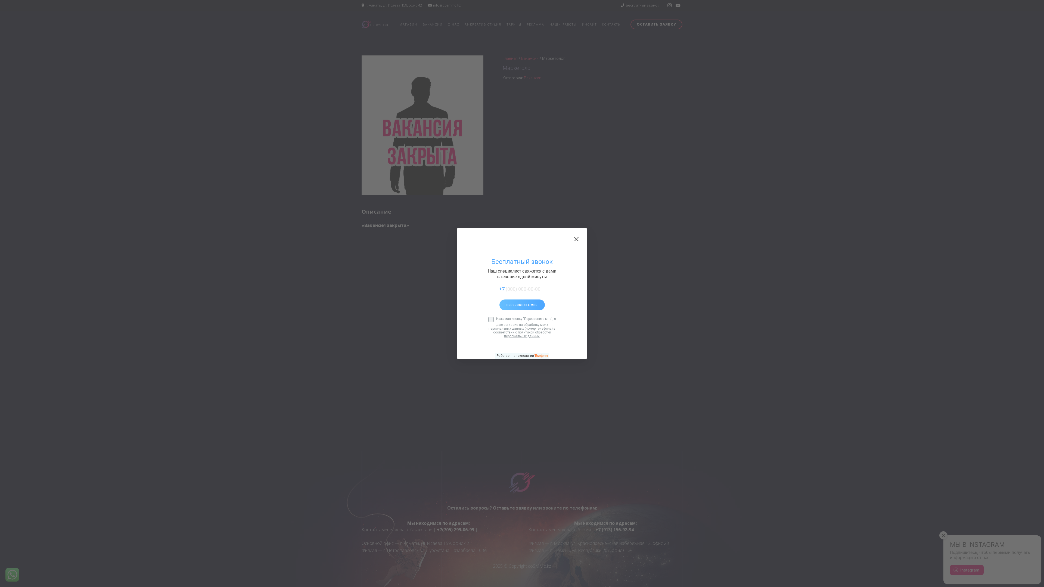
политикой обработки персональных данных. (527, 334)
